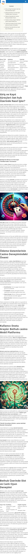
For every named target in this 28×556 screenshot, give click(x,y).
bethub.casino (17, 184)
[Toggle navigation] (25, 1)
